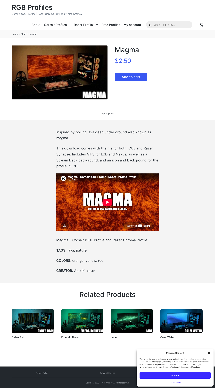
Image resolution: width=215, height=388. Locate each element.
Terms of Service (107, 373)
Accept (175, 375)
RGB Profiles (32, 7)
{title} (173, 382)
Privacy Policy (42, 373)
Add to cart (131, 77)
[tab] (107, 113)
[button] (209, 353)
